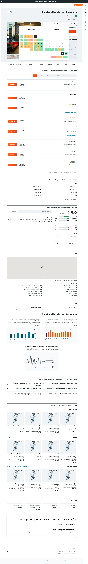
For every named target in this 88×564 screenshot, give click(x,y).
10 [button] (62, 43)
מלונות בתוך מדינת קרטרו (44, 560)
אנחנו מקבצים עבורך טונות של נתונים (66, 551)
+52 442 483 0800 (72, 19)
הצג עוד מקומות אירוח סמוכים (13, 409)
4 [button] (59, 40)
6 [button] (41, 40)
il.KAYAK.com (74, 560)
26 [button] (56, 50)
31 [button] (62, 53)
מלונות (69, 560)
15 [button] (46, 43)
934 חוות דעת (66, 16)
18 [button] (59, 46)
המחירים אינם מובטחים (49, 544)
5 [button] (56, 40)
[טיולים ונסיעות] (85, 26)
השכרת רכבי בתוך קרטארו (47, 532)
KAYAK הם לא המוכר (70, 549)
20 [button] (53, 46)
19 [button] (56, 46)
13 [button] (52, 43)
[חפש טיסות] (85, 9)
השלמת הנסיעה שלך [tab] (70, 524)
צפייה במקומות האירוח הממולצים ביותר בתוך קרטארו (18, 466)
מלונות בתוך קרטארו (26, 532)
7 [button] (49, 40)
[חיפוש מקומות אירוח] (85, 12)
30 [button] (66, 53)
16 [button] (66, 46)
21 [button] (49, 46)
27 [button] (52, 50)
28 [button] (49, 50)
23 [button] (66, 50)
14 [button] (49, 43)
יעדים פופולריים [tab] (60, 524)
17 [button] (62, 46)
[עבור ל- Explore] (85, 19)
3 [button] (62, 40)
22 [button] (46, 46)
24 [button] (62, 50)
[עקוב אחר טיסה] (85, 22)
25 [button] (59, 50)
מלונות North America (62, 560)
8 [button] (46, 40)
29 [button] (46, 50)
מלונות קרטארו (35, 560)
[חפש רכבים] (85, 15)
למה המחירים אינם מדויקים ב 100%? (66, 553)
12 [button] (56, 43)
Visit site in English (39, 1)
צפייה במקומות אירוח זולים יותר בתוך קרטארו (16, 437)
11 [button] (59, 43)
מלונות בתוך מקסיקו (53, 560)
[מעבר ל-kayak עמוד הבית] (78, 5)
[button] (1, 1)
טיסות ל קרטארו (70, 532)
